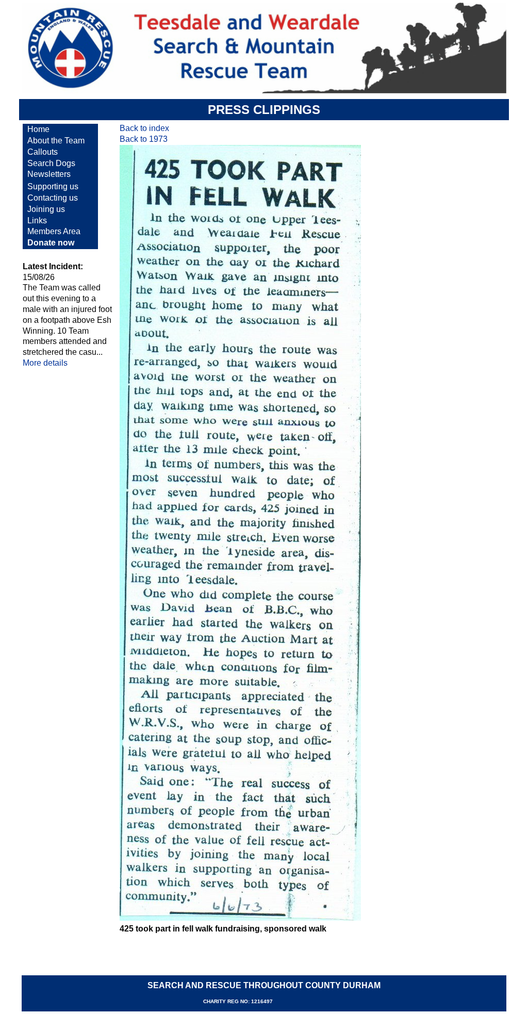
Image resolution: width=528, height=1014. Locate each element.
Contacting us (52, 197)
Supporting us (52, 186)
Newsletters (49, 174)
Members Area (53, 231)
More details (45, 362)
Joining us (46, 209)
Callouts (42, 152)
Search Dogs (51, 163)
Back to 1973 (144, 139)
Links (37, 220)
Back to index (144, 128)
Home (38, 129)
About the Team (56, 140)
